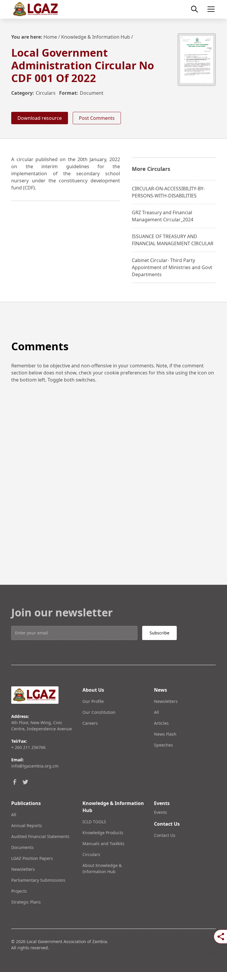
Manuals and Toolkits (103, 843)
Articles (161, 723)
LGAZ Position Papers (32, 858)
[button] (210, 9)
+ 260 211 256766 (28, 747)
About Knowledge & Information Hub (102, 868)
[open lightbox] (196, 59)
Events (160, 812)
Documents (22, 847)
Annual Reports (26, 825)
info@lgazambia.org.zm (35, 766)
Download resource (39, 118)
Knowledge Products (102, 832)
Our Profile (93, 701)
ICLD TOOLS (94, 821)
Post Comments (97, 118)
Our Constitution (99, 712)
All (156, 712)
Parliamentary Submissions (38, 880)
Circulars (46, 93)
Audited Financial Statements (40, 836)
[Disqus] (113, 473)
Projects (19, 891)
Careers (90, 723)
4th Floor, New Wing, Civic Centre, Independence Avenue (41, 726)
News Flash (165, 734)
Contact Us (164, 835)
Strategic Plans (26, 902)
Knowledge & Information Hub (95, 37)
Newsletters (166, 701)
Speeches (163, 745)
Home (50, 37)
